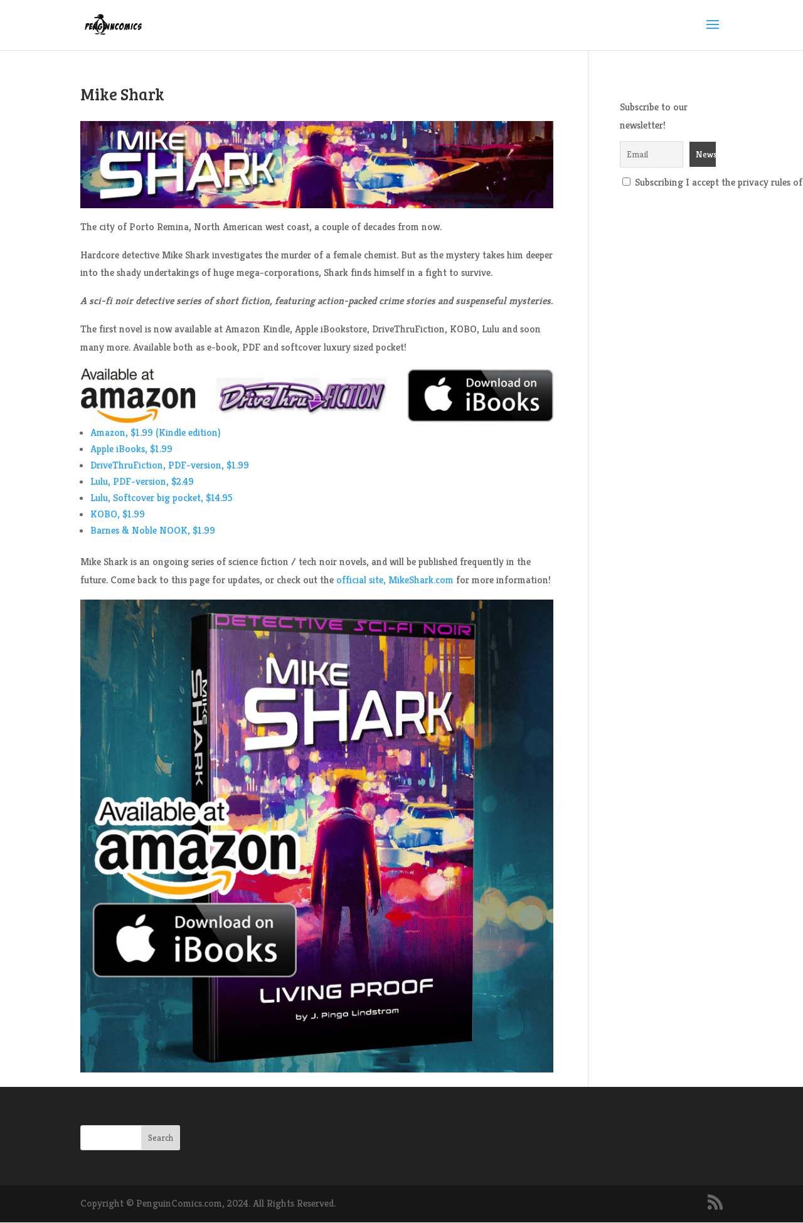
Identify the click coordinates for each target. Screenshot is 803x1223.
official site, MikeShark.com (395, 579)
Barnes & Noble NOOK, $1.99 (152, 530)
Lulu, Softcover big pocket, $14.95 (161, 497)
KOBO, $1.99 (117, 514)
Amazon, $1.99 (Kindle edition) (155, 432)
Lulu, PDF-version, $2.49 (142, 481)
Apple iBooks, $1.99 (131, 448)
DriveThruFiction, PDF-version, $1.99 (169, 465)
